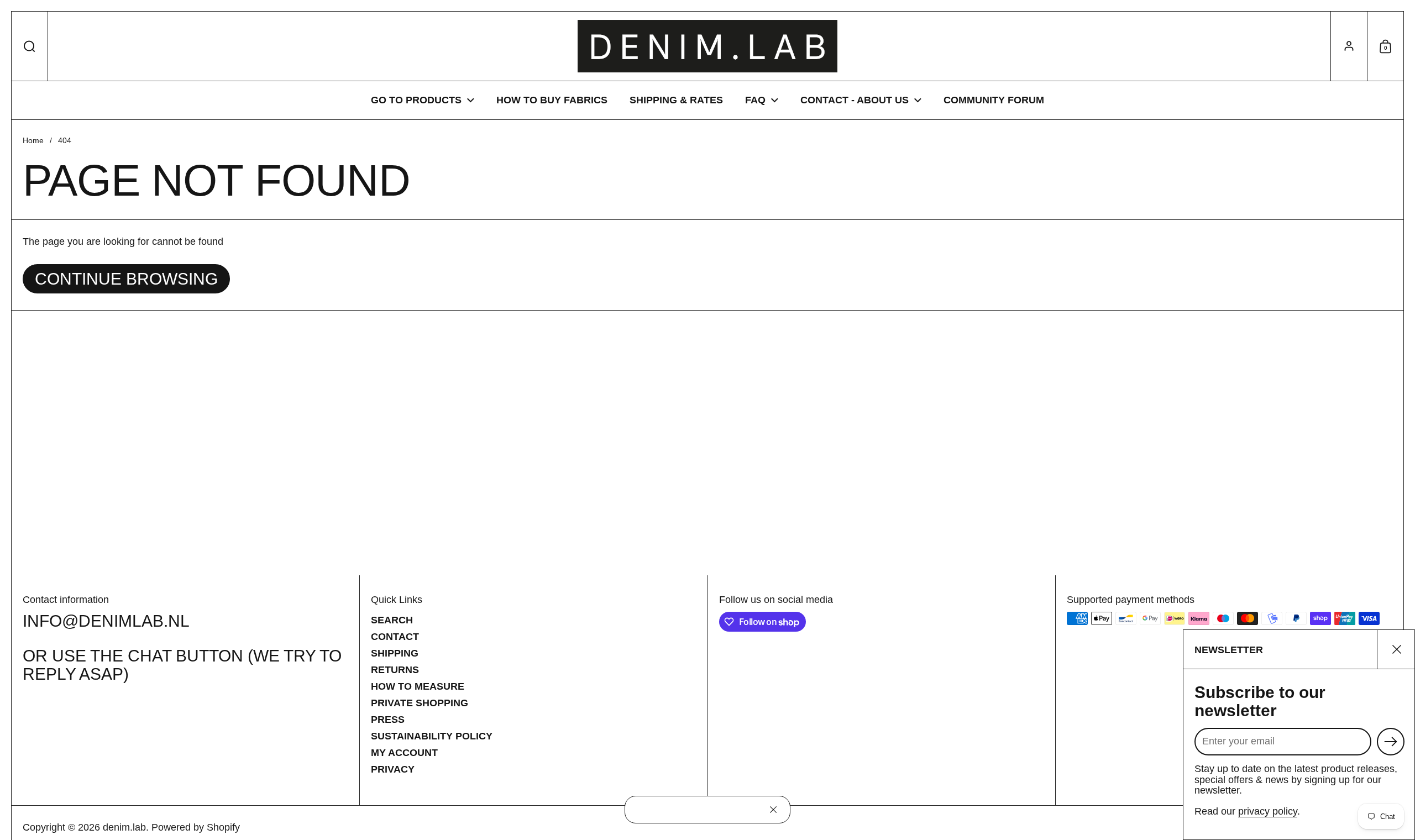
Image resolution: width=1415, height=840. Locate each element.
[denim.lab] (707, 46)
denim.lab (124, 827)
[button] (30, 46)
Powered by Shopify (195, 827)
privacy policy (1267, 811)
